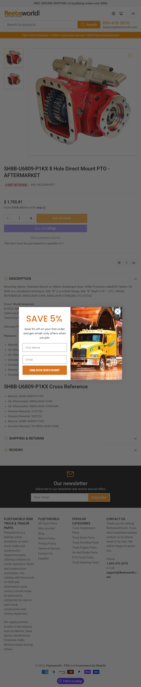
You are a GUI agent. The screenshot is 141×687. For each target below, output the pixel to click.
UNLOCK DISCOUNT (45, 370)
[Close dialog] (118, 311)
